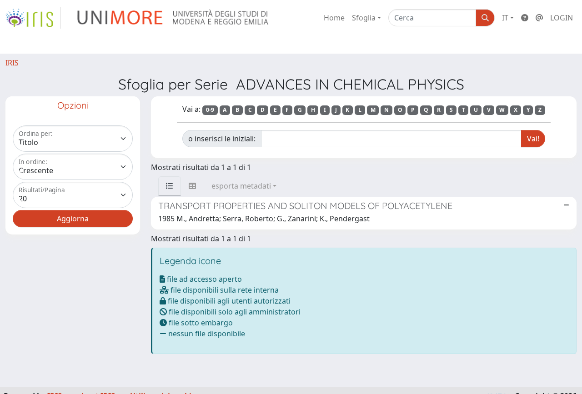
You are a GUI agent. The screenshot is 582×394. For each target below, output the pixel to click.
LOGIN (561, 18)
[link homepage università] (173, 18)
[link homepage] (33, 18)
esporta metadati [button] (241, 186)
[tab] (169, 185)
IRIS (12, 63)
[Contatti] (539, 18)
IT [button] (505, 18)
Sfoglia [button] (364, 18)
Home (334, 18)
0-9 (210, 110)
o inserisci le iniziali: (222, 139)
